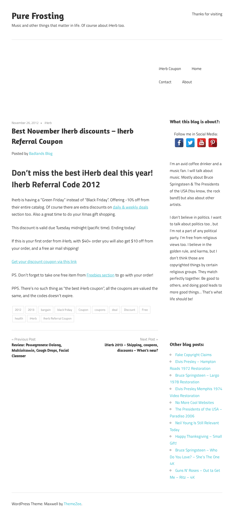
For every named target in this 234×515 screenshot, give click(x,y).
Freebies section (100, 275)
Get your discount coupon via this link (44, 261)
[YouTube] (201, 142)
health (19, 318)
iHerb (48, 122)
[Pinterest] (212, 142)
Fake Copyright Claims (193, 355)
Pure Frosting (38, 15)
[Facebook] (179, 142)
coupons (100, 309)
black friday (64, 309)
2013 (31, 309)
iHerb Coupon (170, 69)
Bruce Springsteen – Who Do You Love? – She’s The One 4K (195, 457)
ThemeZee (72, 504)
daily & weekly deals (130, 207)
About (187, 82)
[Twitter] (190, 142)
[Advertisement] (84, 74)
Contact (165, 82)
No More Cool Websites (194, 402)
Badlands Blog (41, 153)
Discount (129, 309)
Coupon (83, 309)
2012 (18, 309)
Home (197, 69)
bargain (46, 309)
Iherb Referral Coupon (57, 318)
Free (145, 309)
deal (114, 309)
